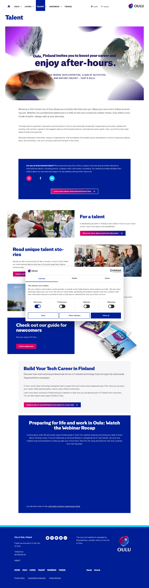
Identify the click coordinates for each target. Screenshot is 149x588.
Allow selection (74, 315)
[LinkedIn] (56, 538)
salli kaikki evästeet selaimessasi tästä (64, 506)
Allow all (106, 315)
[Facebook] (47, 538)
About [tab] (107, 278)
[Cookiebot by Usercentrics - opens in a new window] (111, 271)
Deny (43, 315)
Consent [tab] (42, 278)
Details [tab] (74, 278)
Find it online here (26, 346)
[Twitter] (52, 538)
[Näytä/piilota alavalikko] (21, 5)
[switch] (62, 306)
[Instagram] (65, 538)
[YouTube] (61, 538)
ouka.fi (17, 560)
